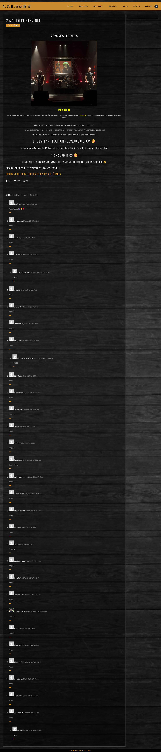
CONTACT (148, 6)
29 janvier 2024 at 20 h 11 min (29, 290)
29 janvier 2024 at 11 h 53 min (31, 712)
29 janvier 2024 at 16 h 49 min (33, 561)
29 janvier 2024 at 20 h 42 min (27, 238)
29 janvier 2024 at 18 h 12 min (31, 340)
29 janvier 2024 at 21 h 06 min (31, 221)
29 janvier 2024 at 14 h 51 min (31, 645)
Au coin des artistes (16, 6)
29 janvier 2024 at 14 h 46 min (30, 679)
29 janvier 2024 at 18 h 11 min (30, 376)
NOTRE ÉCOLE (83, 6)
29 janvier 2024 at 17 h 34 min (33, 494)
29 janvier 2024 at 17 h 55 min (27, 426)
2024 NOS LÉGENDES (13, 25)
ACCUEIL (70, 6)
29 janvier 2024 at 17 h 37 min (35, 477)
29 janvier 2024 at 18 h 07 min (32, 393)
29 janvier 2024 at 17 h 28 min (28, 527)
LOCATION (136, 6)
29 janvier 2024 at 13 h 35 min (32, 730)
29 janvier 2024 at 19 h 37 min (30, 324)
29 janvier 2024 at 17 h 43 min (33, 460)
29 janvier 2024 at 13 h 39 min (30, 696)
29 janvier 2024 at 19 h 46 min (43, 358)
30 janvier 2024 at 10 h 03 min (28, 204)
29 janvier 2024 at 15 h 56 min (32, 595)
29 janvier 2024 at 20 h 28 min (40, 272)
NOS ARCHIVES (98, 6)
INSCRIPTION (113, 6)
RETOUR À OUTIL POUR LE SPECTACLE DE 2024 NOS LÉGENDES (33, 174)
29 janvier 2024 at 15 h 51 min (39, 611)
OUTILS (125, 6)
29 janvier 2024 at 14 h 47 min (33, 662)
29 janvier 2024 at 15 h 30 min (27, 628)
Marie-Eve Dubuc (18, 510)
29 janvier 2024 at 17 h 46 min (27, 443)
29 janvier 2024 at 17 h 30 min (33, 510)
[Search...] (156, 6)
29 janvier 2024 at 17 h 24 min (26, 544)
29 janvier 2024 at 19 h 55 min (30, 307)
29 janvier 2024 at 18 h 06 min (30, 409)
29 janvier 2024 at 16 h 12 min (31, 578)
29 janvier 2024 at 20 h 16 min (30, 254)
